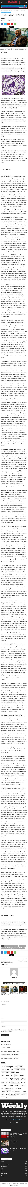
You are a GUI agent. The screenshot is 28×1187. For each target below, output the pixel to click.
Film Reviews (4, 1166)
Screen (2, 12)
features (5, 1075)
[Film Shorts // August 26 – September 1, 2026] (5, 989)
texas (7, 1094)
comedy (17, 1069)
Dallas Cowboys (5, 1072)
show (3, 1091)
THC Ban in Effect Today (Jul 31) (11, 1058)
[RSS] (14, 1123)
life (10, 1082)
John (2, 1047)
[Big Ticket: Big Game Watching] (5, 1151)
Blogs (2, 1168)
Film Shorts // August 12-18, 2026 (23, 993)
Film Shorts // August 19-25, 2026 (14, 993)
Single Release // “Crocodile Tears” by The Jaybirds (7, 962)
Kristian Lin (4, 20)
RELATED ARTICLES (8, 983)
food (22, 1075)
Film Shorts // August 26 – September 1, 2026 (5, 993)
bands (3, 1069)
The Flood (14, 948)
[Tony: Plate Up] (5, 1143)
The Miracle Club (21, 948)
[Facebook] (14, 979)
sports (8, 1091)
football (3, 1078)
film (13, 945)
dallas (23, 1069)
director (13, 1072)
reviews (2, 948)
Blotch (2, 1161)
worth (3, 1097)
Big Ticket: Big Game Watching (18, 1148)
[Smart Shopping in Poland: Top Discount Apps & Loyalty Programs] (5, 1135)
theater (12, 1094)
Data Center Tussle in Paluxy (13, 1051)
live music (15, 1082)
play (2, 1088)
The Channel (8, 948)
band (20, 1067)
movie (20, 945)
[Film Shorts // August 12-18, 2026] (23, 989)
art (16, 1067)
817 (3, 1067)
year (7, 1097)
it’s (6, 1082)
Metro (2, 1175)
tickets (17, 1094)
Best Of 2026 (8, 1044)
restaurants (9, 1088)
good (2, 1082)
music (17, 1085)
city (12, 1069)
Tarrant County (20, 1091)
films (17, 945)
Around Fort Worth (5, 1164)
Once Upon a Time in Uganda (7, 947)
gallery (23, 1079)
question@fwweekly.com (16, 1119)
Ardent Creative (14, 1185)
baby (5, 945)
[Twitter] (17, 1123)
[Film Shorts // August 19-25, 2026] (14, 989)
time (22, 1094)
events (18, 1072)
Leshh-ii (2, 1044)
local (23, 1082)
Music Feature (4, 1173)
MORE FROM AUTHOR (19, 983)
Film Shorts (8, 12)
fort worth (14, 1079)
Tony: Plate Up (14, 1141)
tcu (2, 1094)
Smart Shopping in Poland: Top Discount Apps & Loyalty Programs (18, 1134)
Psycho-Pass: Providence (19, 947)
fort (7, 1079)
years (11, 1097)
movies (24, 945)
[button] (25, 2)
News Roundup (23, 961)
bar (8, 1069)
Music (2, 1171)
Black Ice (9, 945)
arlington (9, 1067)
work (25, 1094)
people (24, 1085)
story (12, 1091)
